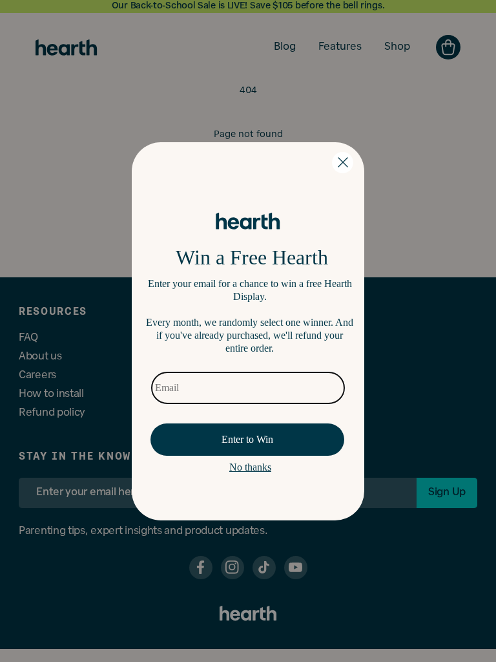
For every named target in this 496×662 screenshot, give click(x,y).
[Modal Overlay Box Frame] (248, 331)
